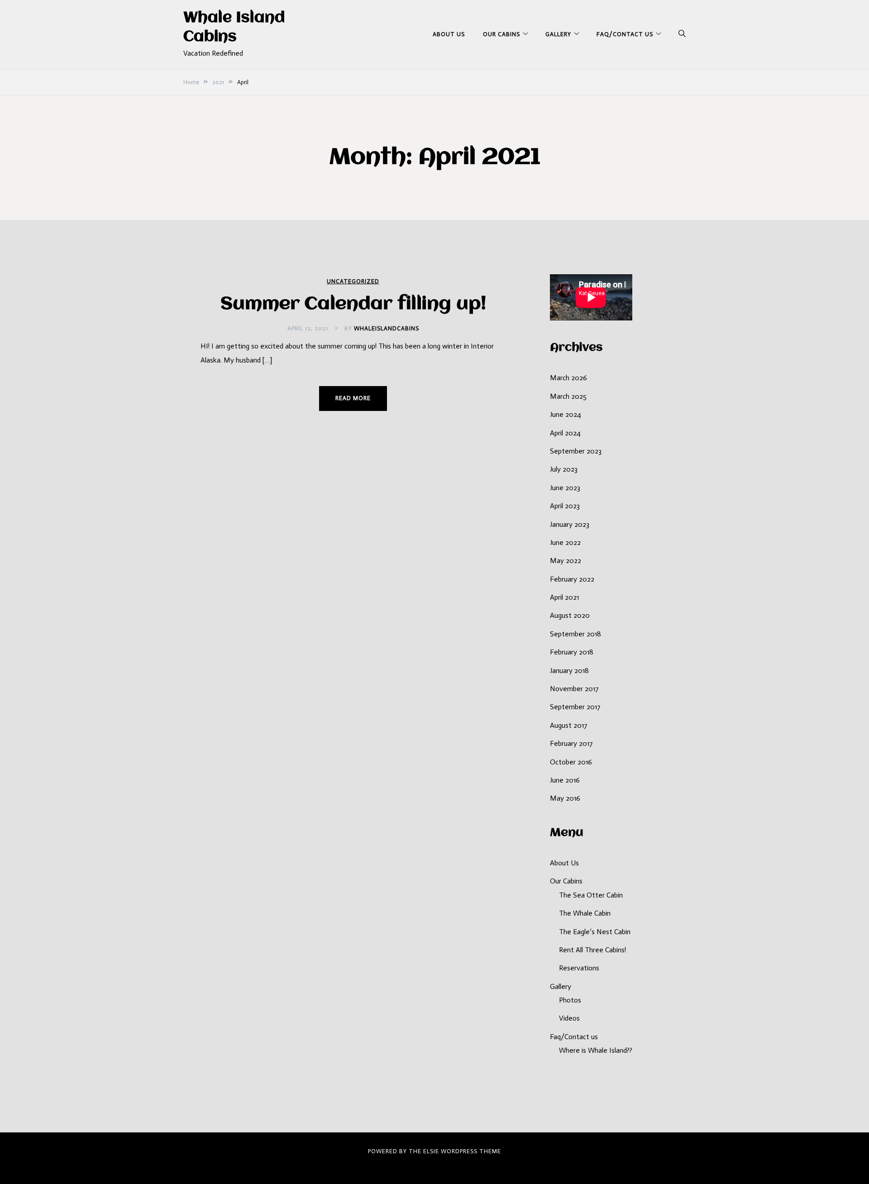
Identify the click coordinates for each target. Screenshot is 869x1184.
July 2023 (564, 469)
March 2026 (568, 377)
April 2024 (565, 433)
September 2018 (575, 634)
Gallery (558, 34)
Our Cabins (501, 34)
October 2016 (571, 762)
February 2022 (572, 579)
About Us (449, 34)
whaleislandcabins (386, 328)
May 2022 (565, 560)
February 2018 (571, 652)
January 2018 (569, 670)
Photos (570, 1000)
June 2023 (565, 487)
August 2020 (570, 615)
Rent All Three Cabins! (592, 949)
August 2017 (568, 725)
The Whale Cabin (585, 913)
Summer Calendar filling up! (353, 304)
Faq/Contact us (625, 34)
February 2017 (571, 743)
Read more (353, 398)
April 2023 (565, 505)
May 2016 (565, 798)
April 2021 (564, 597)
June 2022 (565, 542)
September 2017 (575, 706)
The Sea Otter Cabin (591, 895)
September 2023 (576, 451)
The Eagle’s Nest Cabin (594, 931)
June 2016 (565, 780)
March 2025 (568, 396)
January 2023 (569, 524)
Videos (569, 1018)
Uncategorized (353, 281)
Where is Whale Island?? (595, 1050)
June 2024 (565, 414)
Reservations (579, 968)
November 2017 (574, 688)
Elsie (431, 1151)
